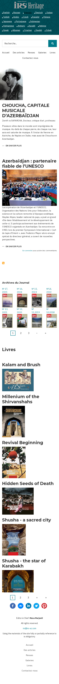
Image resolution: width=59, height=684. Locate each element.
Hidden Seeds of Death (28, 483)
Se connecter (27, 251)
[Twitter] (36, 605)
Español (35, 17)
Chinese (46, 17)
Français (28, 12)
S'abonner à (3, 263)
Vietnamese (8, 26)
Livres (52, 52)
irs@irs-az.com (29, 628)
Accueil (5, 52)
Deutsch (39, 12)
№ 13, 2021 (5, 311)
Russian (16, 12)
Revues (31, 52)
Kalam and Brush (21, 364)
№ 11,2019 (36, 311)
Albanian (16, 30)
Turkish (6, 17)
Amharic (21, 26)
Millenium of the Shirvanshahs (20, 399)
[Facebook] (13, 605)
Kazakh (32, 26)
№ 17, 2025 (5, 290)
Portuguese (21, 21)
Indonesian (35, 21)
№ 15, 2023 (34, 290)
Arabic (16, 17)
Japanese (7, 21)
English (6, 12)
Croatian (28, 30)
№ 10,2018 (50, 311)
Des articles (18, 52)
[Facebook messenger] (20, 605)
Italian (50, 12)
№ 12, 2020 (20, 311)
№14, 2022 (49, 290)
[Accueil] (29, 5)
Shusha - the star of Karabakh (24, 563)
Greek (6, 30)
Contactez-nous (30, 58)
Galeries (42, 52)
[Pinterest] (44, 605)
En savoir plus (14, 146)
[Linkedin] (28, 605)
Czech (25, 17)
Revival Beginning (22, 442)
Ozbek (49, 30)
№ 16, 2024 (20, 290)
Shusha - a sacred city (26, 520)
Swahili (39, 30)
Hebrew (42, 26)
